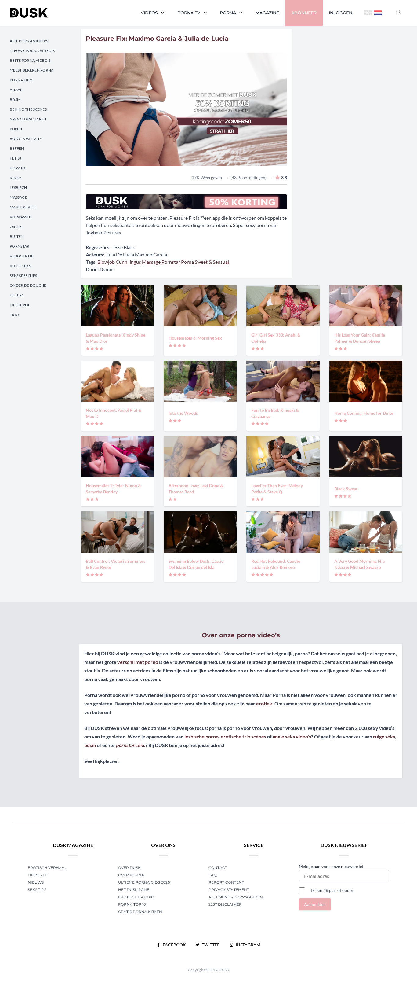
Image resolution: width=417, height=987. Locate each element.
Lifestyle (37, 875)
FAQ (213, 875)
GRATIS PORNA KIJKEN (140, 911)
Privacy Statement (229, 889)
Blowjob (106, 262)
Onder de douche (28, 285)
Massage (18, 197)
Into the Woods (183, 413)
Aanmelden (315, 904)
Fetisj (15, 158)
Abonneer (304, 13)
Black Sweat (345, 488)
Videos (149, 13)
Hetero (17, 295)
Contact (218, 867)
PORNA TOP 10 (132, 904)
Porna (228, 13)
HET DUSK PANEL (135, 889)
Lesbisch (18, 187)
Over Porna (131, 875)
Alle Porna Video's (29, 41)
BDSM (15, 99)
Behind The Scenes (28, 109)
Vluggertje (21, 256)
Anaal (16, 89)
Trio (14, 314)
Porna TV (188, 13)
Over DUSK (129, 867)
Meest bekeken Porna (32, 70)
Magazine (267, 13)
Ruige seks (20, 265)
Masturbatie (23, 207)
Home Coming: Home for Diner (363, 413)
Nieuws (36, 882)
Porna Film (21, 80)
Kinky (16, 177)
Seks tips (37, 889)
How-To (18, 168)
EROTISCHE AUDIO (136, 897)
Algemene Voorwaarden (236, 897)
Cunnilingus (128, 262)
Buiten (17, 236)
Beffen (17, 148)
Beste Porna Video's (30, 60)
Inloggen (340, 13)
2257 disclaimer (225, 904)
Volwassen (21, 217)
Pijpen (16, 129)
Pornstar (19, 246)
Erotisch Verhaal (47, 867)
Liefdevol (20, 305)
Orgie (16, 226)
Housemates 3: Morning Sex (195, 338)
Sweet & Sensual (212, 262)
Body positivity (26, 138)
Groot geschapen (28, 119)
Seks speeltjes (23, 275)
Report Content (226, 882)
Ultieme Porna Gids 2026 (144, 882)
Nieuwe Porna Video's (32, 50)
